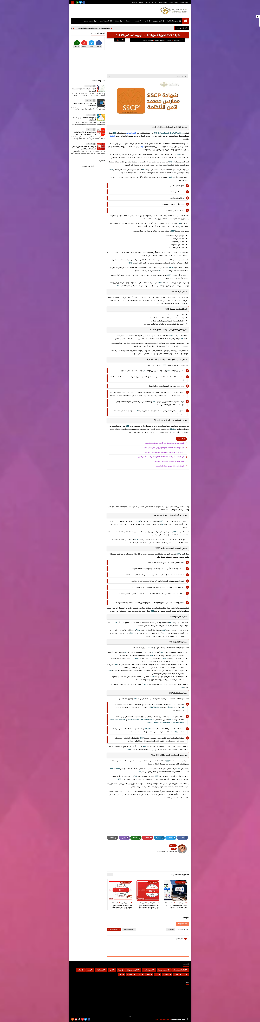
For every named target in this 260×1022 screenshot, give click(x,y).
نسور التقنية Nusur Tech (162, 1019)
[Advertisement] (108, 11)
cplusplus (166, 974)
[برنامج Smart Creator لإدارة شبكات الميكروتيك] (101, 117)
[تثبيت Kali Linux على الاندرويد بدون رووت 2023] (101, 103)
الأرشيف (141, 2)
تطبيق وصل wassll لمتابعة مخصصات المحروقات (83, 89)
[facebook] (83, 2)
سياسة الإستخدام (163, 2)
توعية (146, 21)
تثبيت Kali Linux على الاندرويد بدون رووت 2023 (85, 104)
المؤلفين (134, 2)
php (121, 974)
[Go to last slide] (111, 874)
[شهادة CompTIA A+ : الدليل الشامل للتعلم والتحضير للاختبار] (101, 146)
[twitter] (80, 2)
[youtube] (82, 1019)
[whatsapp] (77, 2)
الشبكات (142, 146)
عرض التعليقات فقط (128, 929)
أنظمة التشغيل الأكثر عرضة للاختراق (79, 28)
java (140, 974)
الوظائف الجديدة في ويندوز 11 (104, 28)
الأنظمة (112, 136)
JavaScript (130, 974)
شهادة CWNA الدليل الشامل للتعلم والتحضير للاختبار (169, 461)
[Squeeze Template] (187, 1019)
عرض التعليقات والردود (113, 929)
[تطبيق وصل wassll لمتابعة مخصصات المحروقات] (101, 88)
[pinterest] (76, 1019)
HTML (148, 974)
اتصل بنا (148, 2)
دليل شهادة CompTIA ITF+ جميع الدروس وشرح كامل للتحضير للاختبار (164, 452)
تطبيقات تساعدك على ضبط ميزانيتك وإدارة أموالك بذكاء (135, 28)
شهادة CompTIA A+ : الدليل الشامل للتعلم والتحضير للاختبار (84, 147)
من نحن (154, 2)
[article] (128, 864)
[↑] (130, 1016)
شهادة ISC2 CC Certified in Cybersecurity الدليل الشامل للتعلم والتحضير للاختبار (161, 457)
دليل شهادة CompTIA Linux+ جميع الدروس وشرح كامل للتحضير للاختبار (164, 447)
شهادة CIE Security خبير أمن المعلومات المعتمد (170, 466)
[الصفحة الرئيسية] (185, 21)
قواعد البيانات (100, 970)
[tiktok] (79, 1019)
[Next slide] (108, 874)
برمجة (127, 21)
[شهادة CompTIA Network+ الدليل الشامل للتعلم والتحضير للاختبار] (101, 132)
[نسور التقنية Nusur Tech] (174, 10)
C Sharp (177, 974)
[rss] (72, 1019)
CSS (157, 974)
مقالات (117, 21)
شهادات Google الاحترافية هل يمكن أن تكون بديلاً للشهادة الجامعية (164, 443)
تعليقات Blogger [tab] (182, 923)
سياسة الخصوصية (174, 2)
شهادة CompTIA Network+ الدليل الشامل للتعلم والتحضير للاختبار (84, 133)
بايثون (119, 970)
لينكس (137, 21)
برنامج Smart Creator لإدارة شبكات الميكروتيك (84, 118)
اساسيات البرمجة (104, 21)
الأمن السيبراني (157, 21)
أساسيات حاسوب (88, 21)
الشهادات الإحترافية (172, 21)
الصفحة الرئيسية (184, 2)
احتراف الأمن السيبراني (179, 970)
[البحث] (72, 2)
